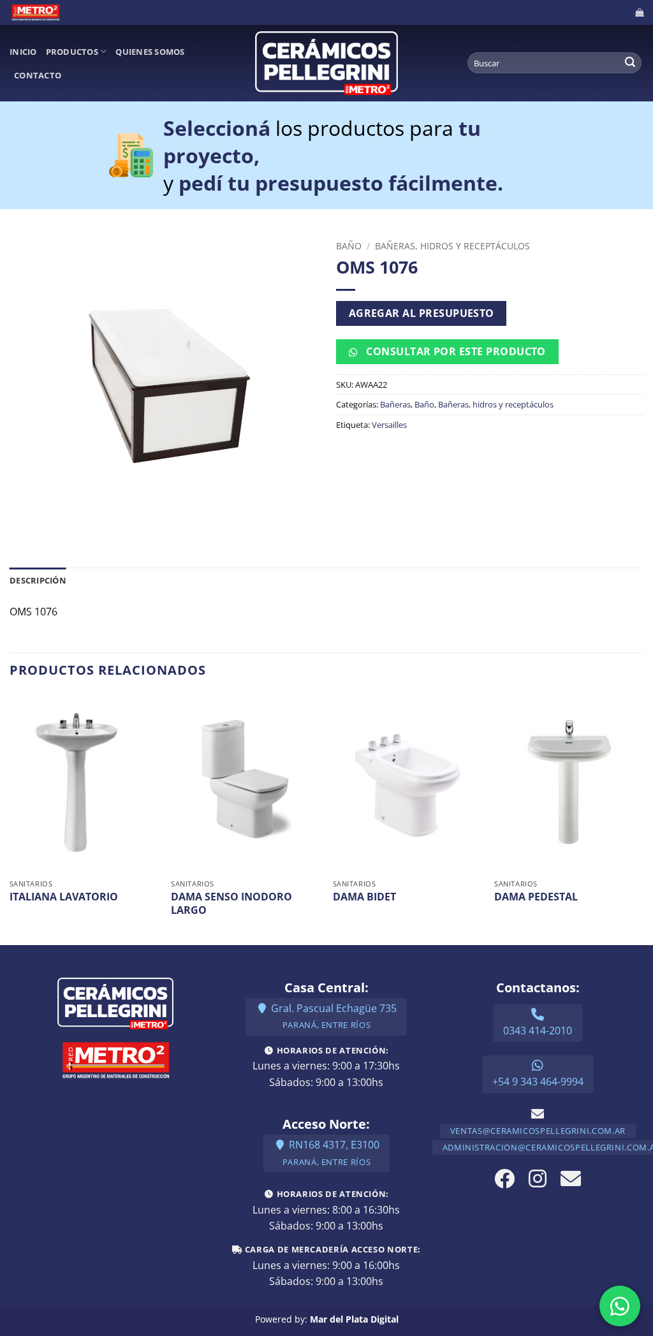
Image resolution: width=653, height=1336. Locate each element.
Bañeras (395, 404)
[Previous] (10, 818)
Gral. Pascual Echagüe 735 (332, 1016)
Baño (349, 246)
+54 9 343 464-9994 (537, 1082)
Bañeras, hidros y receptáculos (452, 246)
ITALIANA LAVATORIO (64, 897)
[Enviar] (630, 63)
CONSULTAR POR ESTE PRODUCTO (454, 351)
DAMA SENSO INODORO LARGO (231, 903)
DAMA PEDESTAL (536, 897)
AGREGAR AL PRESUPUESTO (421, 313)
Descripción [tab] (38, 580)
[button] (639, 12)
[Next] (642, 818)
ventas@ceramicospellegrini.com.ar (538, 1130)
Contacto (37, 75)
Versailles (389, 424)
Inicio (23, 51)
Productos (72, 51)
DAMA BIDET (364, 897)
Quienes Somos (149, 51)
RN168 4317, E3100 (330, 1153)
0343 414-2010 (537, 1031)
